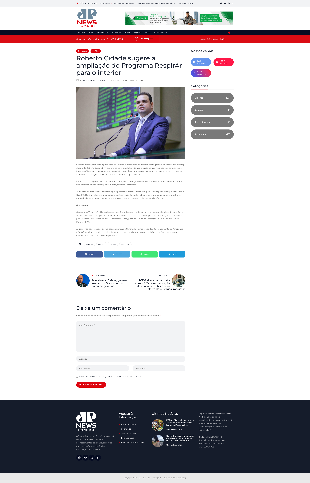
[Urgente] (212, 98)
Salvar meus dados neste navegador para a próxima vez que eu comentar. (110, 377)
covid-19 (89, 244)
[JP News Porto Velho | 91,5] (87, 18)
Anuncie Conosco (129, 424)
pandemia (125, 244)
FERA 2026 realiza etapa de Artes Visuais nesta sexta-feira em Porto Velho (180, 422)
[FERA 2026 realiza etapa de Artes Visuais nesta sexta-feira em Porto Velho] (158, 425)
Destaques (82, 51)
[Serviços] (212, 110)
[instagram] (229, 3)
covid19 (101, 244)
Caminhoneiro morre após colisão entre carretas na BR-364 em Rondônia (180, 438)
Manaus (113, 244)
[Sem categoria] (212, 122)
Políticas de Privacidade (132, 442)
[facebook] (221, 3)
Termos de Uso (128, 433)
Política (96, 51)
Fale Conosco (127, 438)
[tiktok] (233, 3)
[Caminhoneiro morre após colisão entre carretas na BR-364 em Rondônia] (158, 441)
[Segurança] (212, 134)
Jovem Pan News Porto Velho (95, 80)
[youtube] (225, 3)
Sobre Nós (126, 429)
